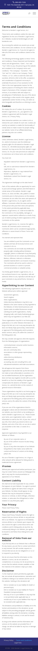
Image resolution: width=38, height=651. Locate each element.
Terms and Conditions (24, 640)
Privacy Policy (8, 640)
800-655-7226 (20, 2)
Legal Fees (17, 643)
